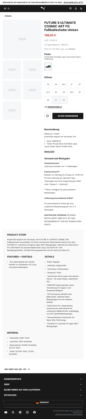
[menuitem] (6, 412)
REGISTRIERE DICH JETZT (73, 2)
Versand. (72, 49)
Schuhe (8, 16)
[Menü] (5, 8)
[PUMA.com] (43, 8)
